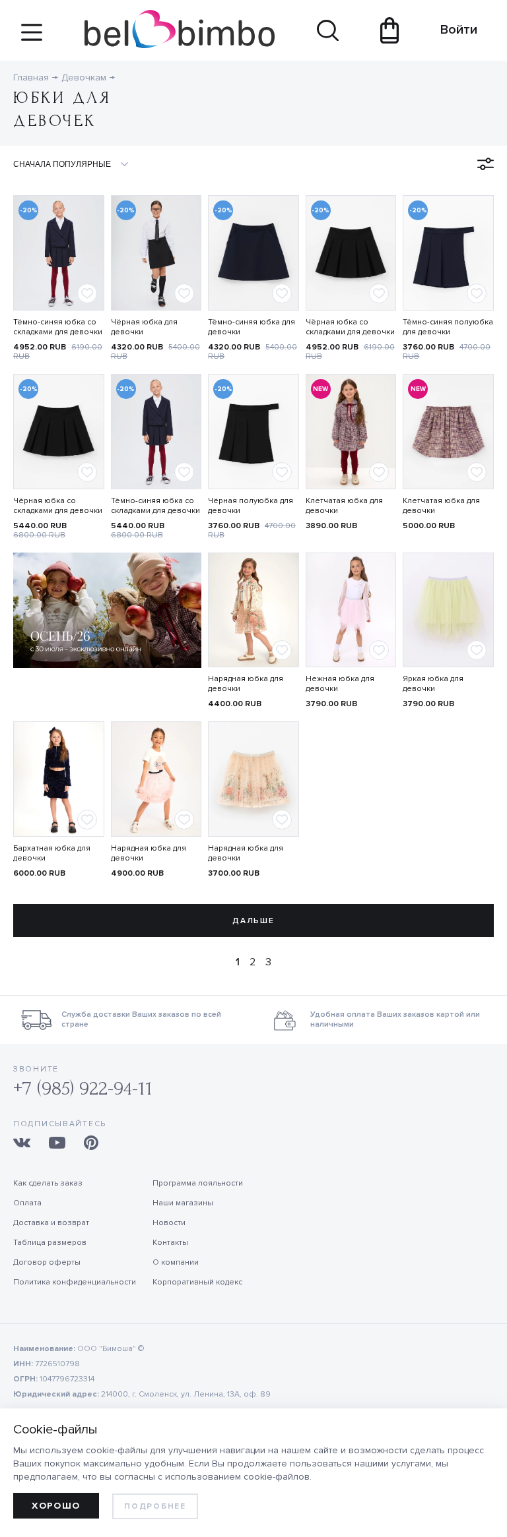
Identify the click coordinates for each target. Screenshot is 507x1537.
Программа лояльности (197, 1183)
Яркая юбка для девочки (433, 684)
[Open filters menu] (485, 164)
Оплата (27, 1203)
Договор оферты (47, 1262)
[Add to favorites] (87, 293)
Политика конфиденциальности (74, 1282)
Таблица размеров (49, 1243)
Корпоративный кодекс (197, 1282)
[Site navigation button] (31, 37)
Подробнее (155, 1506)
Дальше (253, 921)
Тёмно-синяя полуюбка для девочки (448, 327)
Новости (169, 1223)
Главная (31, 77)
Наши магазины (182, 1203)
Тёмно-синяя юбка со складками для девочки (57, 327)
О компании (175, 1262)
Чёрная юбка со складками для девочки (350, 327)
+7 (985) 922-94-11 (82, 1088)
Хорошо (56, 1505)
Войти (452, 30)
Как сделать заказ (48, 1183)
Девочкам (83, 77)
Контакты (170, 1243)
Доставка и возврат (51, 1223)
